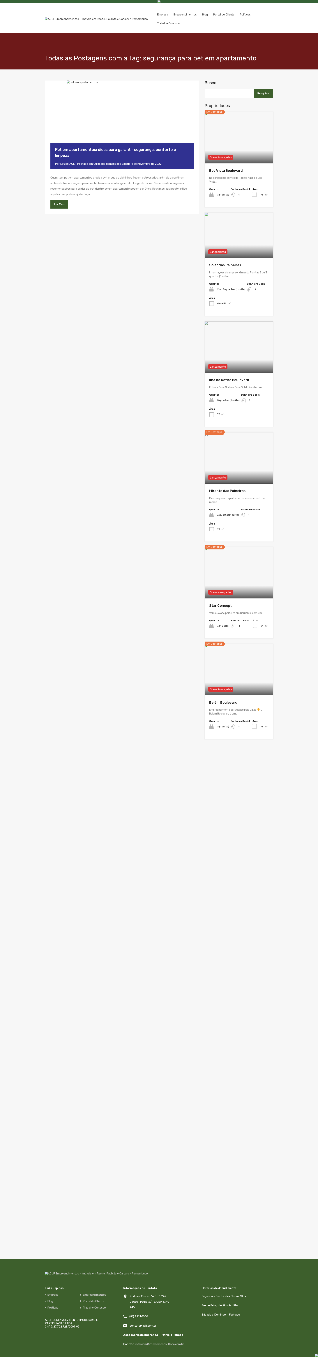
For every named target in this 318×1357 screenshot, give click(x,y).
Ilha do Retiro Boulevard (229, 380)
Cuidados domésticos (107, 163)
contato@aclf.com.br (143, 1325)
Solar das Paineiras (225, 265)
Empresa (162, 14)
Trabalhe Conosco (168, 23)
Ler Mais (59, 204)
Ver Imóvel (238, 153)
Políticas (245, 14)
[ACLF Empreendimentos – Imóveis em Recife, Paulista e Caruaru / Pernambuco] (96, 19)
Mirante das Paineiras (227, 491)
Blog (205, 14)
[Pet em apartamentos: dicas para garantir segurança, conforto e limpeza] (122, 117)
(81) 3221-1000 (138, 1316)
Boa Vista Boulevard (226, 170)
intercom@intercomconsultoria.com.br (159, 1344)
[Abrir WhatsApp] (302, 1349)
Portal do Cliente (223, 14)
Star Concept (220, 605)
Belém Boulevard (223, 702)
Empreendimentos (185, 14)
